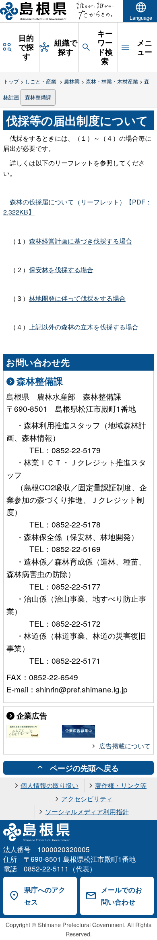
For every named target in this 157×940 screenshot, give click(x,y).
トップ (11, 81)
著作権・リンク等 (121, 785)
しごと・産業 (41, 81)
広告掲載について (125, 745)
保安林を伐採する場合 (61, 269)
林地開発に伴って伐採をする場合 (77, 298)
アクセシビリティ (87, 798)
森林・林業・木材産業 (112, 81)
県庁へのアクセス (44, 896)
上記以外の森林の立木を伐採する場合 (83, 326)
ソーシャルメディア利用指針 (87, 811)
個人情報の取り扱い (49, 785)
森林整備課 (38, 97)
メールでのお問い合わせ (121, 896)
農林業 (72, 81)
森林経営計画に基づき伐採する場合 (80, 241)
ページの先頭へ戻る (84, 767)
